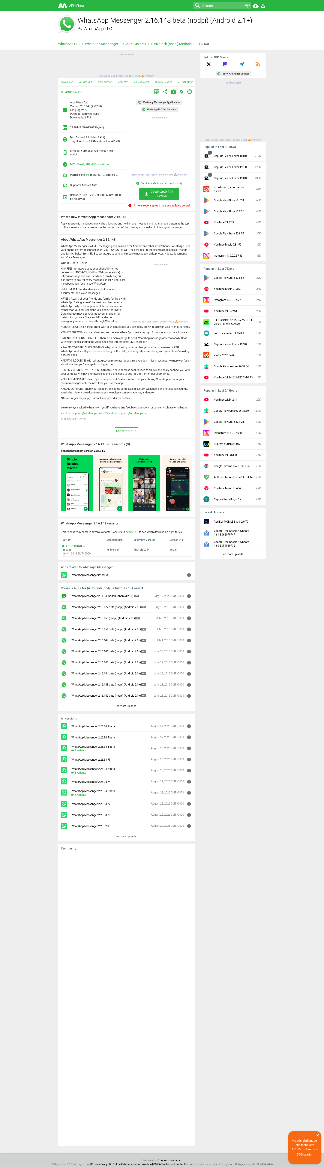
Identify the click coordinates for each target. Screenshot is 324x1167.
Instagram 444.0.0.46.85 (228, 432)
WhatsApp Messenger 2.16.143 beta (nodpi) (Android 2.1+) (106, 684)
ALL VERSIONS (186, 82)
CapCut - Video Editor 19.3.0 (230, 344)
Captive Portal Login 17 (227, 499)
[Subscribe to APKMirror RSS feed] (258, 65)
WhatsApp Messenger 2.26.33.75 (90, 759)
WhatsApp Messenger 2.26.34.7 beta (93, 726)
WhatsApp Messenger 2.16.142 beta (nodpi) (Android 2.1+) (106, 695)
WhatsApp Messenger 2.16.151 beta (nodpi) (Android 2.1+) (106, 629)
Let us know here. (170, 1160)
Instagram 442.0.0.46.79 (228, 299)
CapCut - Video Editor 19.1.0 (230, 167)
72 (85, 110)
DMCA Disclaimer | (164, 1164)
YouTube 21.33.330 (225, 455)
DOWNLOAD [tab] (67, 82)
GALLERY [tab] (123, 82)
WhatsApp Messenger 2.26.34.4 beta (93, 746)
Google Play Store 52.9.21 (229, 421)
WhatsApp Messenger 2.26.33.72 (90, 803)
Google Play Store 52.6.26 (229, 211)
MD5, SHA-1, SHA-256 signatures (89, 164)
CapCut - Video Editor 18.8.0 (230, 155)
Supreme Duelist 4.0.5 (227, 443)
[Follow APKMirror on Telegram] (241, 65)
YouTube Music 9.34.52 (227, 488)
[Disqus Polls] (126, 901)
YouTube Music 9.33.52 (227, 244)
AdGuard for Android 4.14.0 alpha (233, 477)
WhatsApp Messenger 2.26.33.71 (90, 815)
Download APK (162, 194)
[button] (156, 92)
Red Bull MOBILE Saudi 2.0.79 (231, 521)
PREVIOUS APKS (163, 82)
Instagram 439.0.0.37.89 (228, 255)
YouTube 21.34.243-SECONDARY (233, 377)
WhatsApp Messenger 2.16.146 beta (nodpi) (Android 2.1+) (106, 651)
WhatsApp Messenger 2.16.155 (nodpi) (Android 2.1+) (103, 618)
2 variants (80, 750)
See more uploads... (126, 705)
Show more (124, 431)
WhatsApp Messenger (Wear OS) (90, 574)
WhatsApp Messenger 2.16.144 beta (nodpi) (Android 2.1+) (106, 673)
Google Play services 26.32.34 (231, 366)
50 (87, 174)
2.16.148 (71, 546)
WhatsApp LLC (97, 28)
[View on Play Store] (173, 92)
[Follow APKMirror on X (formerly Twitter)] (208, 65)
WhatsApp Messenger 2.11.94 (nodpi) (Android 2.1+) (102, 595)
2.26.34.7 (99, 450)
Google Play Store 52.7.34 (229, 200)
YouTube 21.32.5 (224, 222)
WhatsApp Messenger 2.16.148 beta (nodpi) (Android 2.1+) (106, 640)
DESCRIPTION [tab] (105, 82)
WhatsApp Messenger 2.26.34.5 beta (93, 737)
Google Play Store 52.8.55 (229, 233)
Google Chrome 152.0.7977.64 (232, 466)
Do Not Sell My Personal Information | (131, 1164)
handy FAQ (132, 531)
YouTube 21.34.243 (225, 311)
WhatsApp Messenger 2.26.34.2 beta (93, 768)
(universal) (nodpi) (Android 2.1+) (176, 44)
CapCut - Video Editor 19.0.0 (230, 178)
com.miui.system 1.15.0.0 (229, 333)
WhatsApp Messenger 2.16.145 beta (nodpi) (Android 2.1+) (106, 662)
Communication (71, 92)
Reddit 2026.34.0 (224, 355)
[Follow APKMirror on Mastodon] (225, 65)
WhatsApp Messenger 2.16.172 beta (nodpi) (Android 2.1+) (106, 607)
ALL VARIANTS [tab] (141, 82)
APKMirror (76, 6)
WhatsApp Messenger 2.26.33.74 (90, 781)
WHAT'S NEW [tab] (85, 82)
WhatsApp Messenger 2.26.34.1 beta (93, 791)
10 (102, 174)
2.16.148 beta (136, 44)
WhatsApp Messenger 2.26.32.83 (90, 826)
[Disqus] (126, 998)
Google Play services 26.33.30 (231, 410)
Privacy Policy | (100, 1164)
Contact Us (182, 1164)
